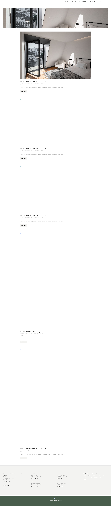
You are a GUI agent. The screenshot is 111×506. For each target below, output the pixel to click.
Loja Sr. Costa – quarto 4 (36, 148)
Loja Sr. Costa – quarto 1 (36, 448)
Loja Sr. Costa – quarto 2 (36, 332)
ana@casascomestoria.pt (11, 476)
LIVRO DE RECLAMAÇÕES (90, 473)
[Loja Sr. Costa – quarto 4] (55, 122)
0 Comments (36, 83)
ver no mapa (7, 481)
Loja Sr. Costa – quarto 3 (36, 215)
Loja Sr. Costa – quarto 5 (36, 81)
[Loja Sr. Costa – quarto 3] (55, 189)
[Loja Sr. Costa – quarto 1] (55, 397)
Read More (23, 91)
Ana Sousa (31, 83)
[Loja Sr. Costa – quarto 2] (55, 281)
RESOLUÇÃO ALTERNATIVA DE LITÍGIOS (94, 475)
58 (41, 83)
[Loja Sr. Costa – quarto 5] (55, 55)
